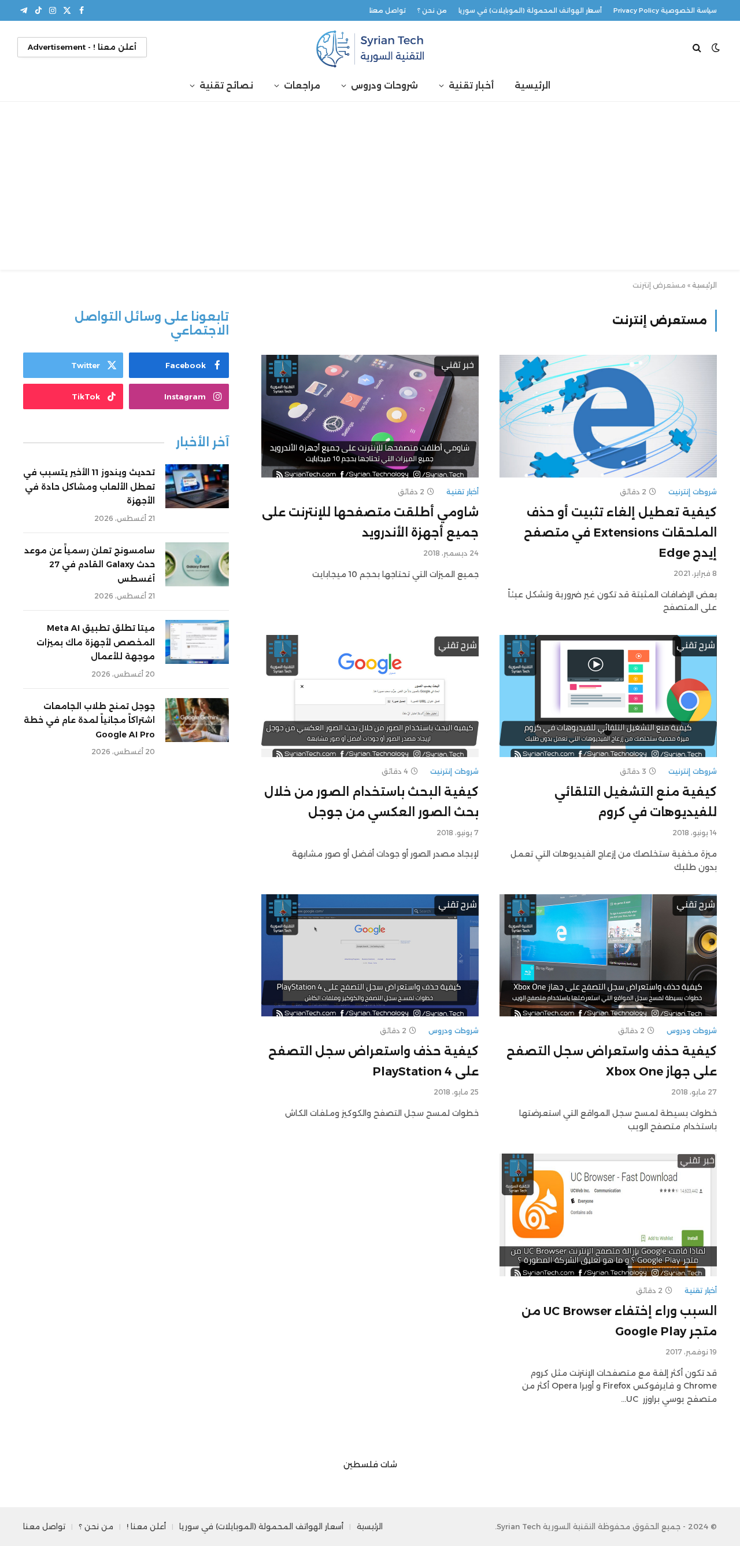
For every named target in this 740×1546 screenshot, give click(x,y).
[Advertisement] (370, 189)
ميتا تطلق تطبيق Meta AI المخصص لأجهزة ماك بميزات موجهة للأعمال (95, 642)
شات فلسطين (370, 1464)
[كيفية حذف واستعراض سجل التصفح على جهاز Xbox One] (608, 955)
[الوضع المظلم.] (716, 47)
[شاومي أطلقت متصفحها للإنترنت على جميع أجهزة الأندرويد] (370, 416)
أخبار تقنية (471, 85)
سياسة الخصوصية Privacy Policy (665, 10)
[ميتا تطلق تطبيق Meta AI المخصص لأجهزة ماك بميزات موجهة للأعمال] (197, 642)
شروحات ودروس (384, 85)
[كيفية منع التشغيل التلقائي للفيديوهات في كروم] (608, 696)
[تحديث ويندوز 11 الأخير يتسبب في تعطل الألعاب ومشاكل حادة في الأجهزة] (197, 486)
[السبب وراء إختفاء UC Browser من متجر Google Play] (608, 1215)
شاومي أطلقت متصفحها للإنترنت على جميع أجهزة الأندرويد (370, 522)
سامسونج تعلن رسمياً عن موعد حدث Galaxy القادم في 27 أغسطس (89, 564)
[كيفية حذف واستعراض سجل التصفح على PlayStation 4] (370, 955)
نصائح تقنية (226, 85)
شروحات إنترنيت (692, 491)
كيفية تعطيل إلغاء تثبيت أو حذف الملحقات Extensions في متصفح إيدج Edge (620, 532)
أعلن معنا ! (146, 1526)
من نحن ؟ (432, 10)
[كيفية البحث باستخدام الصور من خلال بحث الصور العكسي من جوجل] (370, 696)
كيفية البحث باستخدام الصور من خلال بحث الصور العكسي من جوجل (371, 802)
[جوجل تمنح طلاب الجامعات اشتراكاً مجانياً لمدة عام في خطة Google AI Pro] (197, 720)
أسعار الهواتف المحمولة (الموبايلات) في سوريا (530, 10)
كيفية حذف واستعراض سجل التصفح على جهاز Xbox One (611, 1061)
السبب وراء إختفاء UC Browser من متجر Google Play (619, 1321)
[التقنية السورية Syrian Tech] (370, 47)
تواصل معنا (387, 10)
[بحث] (698, 47)
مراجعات (302, 85)
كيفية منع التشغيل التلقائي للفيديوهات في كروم (635, 802)
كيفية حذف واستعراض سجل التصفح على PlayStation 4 (373, 1061)
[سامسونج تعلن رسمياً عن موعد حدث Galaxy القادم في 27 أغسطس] (197, 564)
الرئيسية (532, 85)
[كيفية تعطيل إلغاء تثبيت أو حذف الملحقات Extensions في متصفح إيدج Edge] (608, 416)
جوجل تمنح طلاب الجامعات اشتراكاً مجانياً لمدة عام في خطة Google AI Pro (89, 720)
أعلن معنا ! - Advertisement (82, 47)
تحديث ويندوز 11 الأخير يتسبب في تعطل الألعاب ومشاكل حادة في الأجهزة (89, 486)
